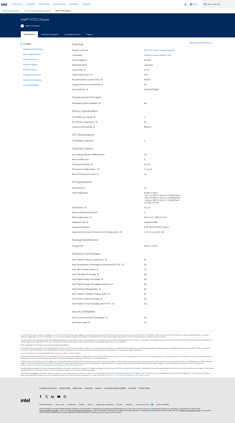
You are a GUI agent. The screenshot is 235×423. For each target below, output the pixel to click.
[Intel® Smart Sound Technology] (101, 299)
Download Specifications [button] (200, 42)
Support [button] (30, 4)
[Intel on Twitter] (47, 397)
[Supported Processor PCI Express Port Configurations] (120, 232)
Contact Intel (64, 388)
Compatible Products (73, 34)
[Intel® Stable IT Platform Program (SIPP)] (109, 294)
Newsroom (77, 388)
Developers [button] (59, 4)
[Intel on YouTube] (59, 397)
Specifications (29, 34)
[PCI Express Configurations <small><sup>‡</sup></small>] (98, 169)
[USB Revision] (85, 207)
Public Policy (144, 388)
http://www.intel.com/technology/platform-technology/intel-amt (128, 375)
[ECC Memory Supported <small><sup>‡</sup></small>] (96, 122)
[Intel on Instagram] (65, 397)
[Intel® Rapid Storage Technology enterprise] (112, 284)
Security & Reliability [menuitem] (31, 85)
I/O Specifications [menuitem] (30, 70)
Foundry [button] (87, 4)
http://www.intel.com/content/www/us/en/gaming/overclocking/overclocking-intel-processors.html (51, 365)
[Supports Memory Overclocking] (101, 84)
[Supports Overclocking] (94, 127)
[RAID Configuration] (90, 217)
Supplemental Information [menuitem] (33, 49)
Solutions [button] (44, 4)
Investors (89, 388)
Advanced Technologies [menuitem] (32, 80)
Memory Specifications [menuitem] (32, 54)
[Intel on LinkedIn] (53, 397)
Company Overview (48, 388)
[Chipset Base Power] (91, 75)
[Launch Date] (84, 70)
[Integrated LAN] (87, 222)
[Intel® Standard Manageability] (100, 289)
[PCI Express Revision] (92, 164)
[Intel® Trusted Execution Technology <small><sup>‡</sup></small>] (106, 318)
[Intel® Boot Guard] (89, 322)
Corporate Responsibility (115, 388)
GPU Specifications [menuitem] (30, 59)
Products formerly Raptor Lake (157, 55)
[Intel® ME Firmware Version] (97, 269)
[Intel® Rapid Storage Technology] (102, 279)
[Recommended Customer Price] (101, 80)
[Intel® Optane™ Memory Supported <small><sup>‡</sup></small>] (106, 260)
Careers (98, 388)
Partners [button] (74, 4)
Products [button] (17, 4)
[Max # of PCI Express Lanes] (97, 174)
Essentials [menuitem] (27, 44)
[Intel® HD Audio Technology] (98, 274)
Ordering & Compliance (50, 34)
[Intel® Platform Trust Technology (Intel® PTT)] (113, 304)
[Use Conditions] (87, 89)
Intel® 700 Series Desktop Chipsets (159, 50)
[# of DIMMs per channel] (94, 117)
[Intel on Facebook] (40, 397)
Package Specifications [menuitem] (32, 75)
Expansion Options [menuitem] (30, 64)
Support (90, 34)
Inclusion (132, 388)
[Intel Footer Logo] (26, 400)
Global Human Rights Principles (190, 410)
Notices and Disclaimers (83, 410)
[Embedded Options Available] (99, 103)
